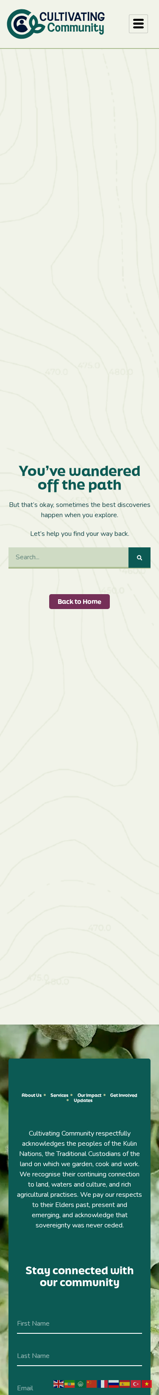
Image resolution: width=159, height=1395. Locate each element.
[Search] (139, 557)
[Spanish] (125, 1383)
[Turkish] (136, 1383)
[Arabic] (80, 1383)
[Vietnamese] (147, 1383)
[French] (103, 1383)
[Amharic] (69, 1383)
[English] (58, 1383)
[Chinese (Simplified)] (92, 1383)
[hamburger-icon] (138, 23)
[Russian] (114, 1383)
